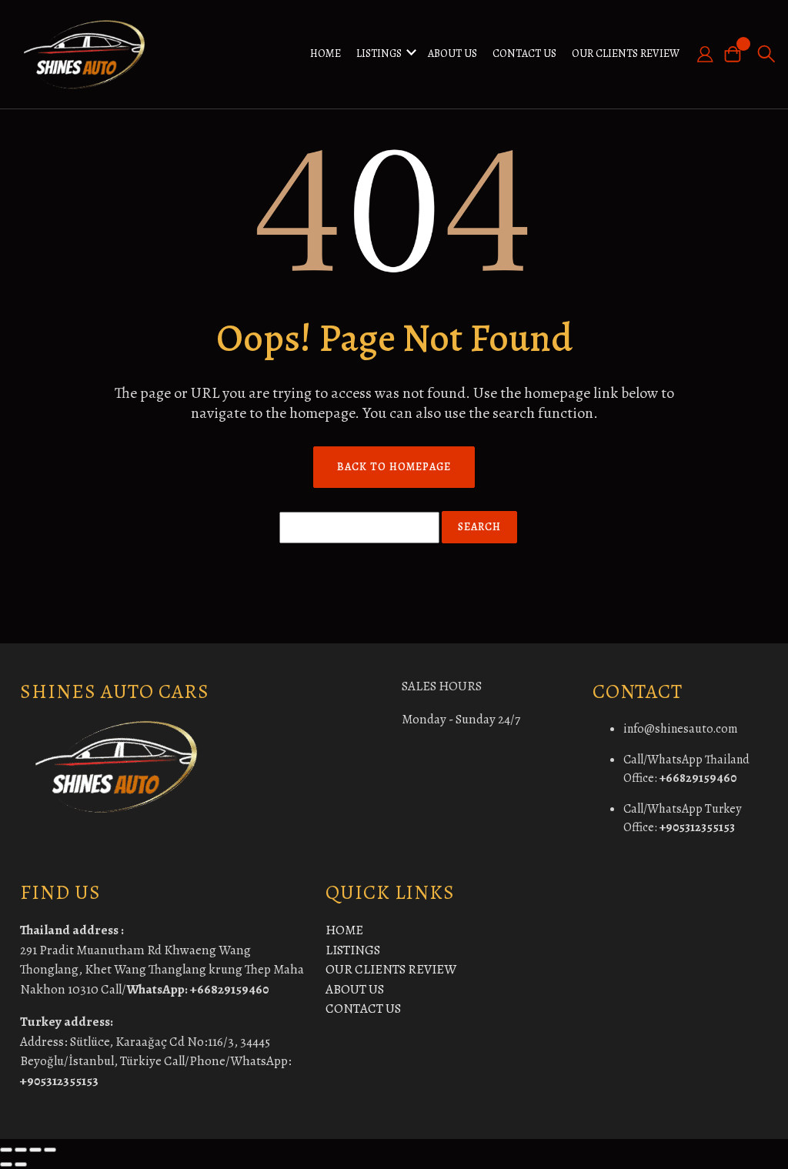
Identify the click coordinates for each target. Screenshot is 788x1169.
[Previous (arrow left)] (6, 1164)
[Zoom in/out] (6, 1149)
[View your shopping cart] (737, 54)
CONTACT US (524, 53)
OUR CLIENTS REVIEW (625, 53)
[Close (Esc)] (50, 1149)
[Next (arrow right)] (21, 1164)
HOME (325, 53)
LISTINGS (379, 53)
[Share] (35, 1149)
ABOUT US (452, 53)
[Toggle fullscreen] (21, 1149)
